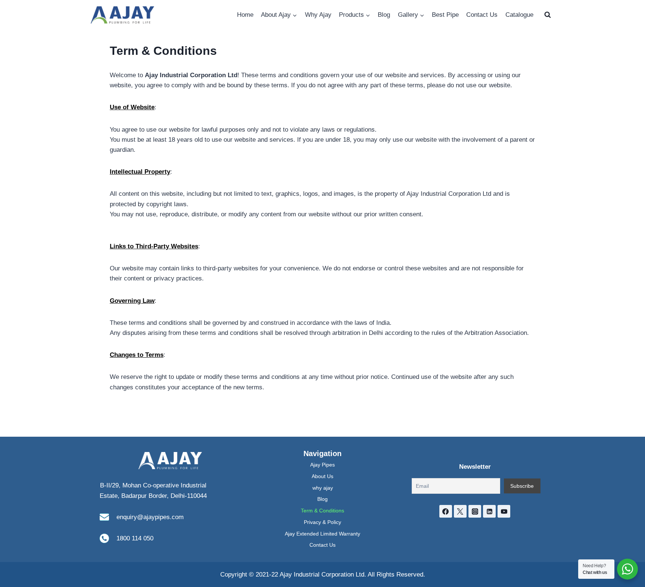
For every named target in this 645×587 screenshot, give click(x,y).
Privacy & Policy (322, 522)
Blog (384, 14)
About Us (322, 476)
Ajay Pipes (322, 465)
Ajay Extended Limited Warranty (322, 534)
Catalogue (519, 14)
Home (245, 14)
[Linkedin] (489, 511)
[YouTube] (504, 511)
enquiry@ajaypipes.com (150, 517)
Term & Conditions (322, 511)
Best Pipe (445, 14)
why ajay (322, 488)
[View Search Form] (547, 15)
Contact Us (482, 14)
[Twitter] (460, 511)
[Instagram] (474, 511)
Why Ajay (318, 14)
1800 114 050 (134, 538)
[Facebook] (445, 511)
